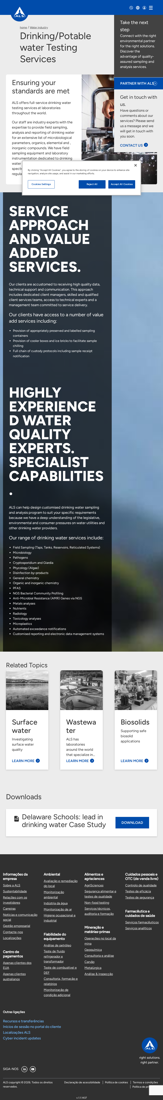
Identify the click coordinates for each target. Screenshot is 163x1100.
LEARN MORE (23, 761)
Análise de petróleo (57, 945)
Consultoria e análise (99, 956)
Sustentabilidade (15, 891)
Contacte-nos (13, 932)
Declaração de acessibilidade (82, 1082)
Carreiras (9, 908)
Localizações (12, 938)
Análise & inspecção (98, 974)
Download (132, 822)
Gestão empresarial (16, 926)
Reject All (92, 184)
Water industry (39, 27)
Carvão (89, 962)
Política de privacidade (146, 1086)
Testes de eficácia (138, 891)
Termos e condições (145, 1082)
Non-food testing (96, 903)
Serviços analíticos (138, 928)
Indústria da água (56, 903)
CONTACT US (131, 145)
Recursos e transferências (23, 1021)
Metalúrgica (92, 968)
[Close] (135, 165)
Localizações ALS (16, 1032)
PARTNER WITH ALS (137, 83)
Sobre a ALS (11, 885)
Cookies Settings (41, 184)
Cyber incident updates (22, 1038)
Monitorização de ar (58, 909)
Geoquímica (93, 950)
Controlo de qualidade (141, 885)
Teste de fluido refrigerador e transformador (54, 956)
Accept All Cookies (122, 184)
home (23, 27)
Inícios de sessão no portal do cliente (32, 1027)
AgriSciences (93, 885)
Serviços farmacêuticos (142, 922)
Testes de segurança (139, 897)
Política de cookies (116, 1082)
